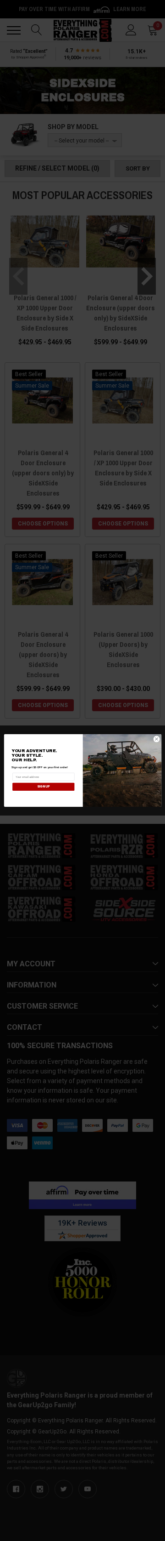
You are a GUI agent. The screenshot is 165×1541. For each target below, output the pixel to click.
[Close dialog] (156, 739)
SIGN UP (43, 786)
